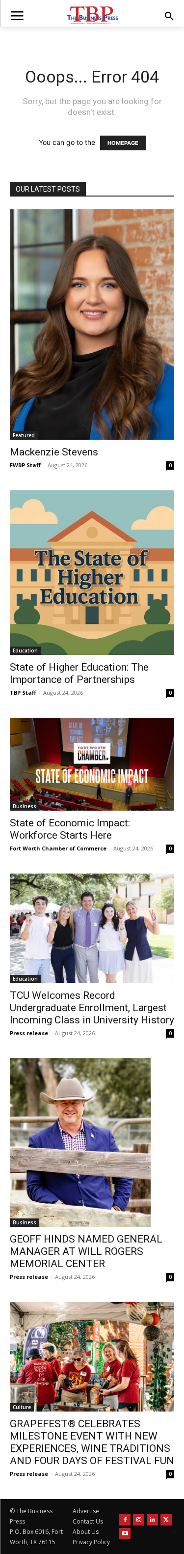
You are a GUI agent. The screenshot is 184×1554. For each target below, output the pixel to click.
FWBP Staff (25, 465)
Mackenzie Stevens (54, 452)
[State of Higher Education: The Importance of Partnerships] (92, 572)
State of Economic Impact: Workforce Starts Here (70, 829)
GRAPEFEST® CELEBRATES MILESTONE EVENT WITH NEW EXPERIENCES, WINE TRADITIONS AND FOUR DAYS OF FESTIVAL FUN (92, 1442)
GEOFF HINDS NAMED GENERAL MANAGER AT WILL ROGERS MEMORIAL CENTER (86, 1251)
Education (25, 650)
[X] (166, 1520)
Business (24, 806)
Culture (22, 1407)
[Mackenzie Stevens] (92, 324)
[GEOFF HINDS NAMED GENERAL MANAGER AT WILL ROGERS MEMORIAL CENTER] (92, 1142)
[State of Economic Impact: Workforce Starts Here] (92, 764)
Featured (24, 435)
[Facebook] (125, 1520)
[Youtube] (125, 1533)
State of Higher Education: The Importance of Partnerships (79, 673)
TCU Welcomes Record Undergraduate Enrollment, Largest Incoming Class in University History (92, 1007)
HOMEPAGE (122, 143)
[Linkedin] (152, 1520)
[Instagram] (138, 1520)
